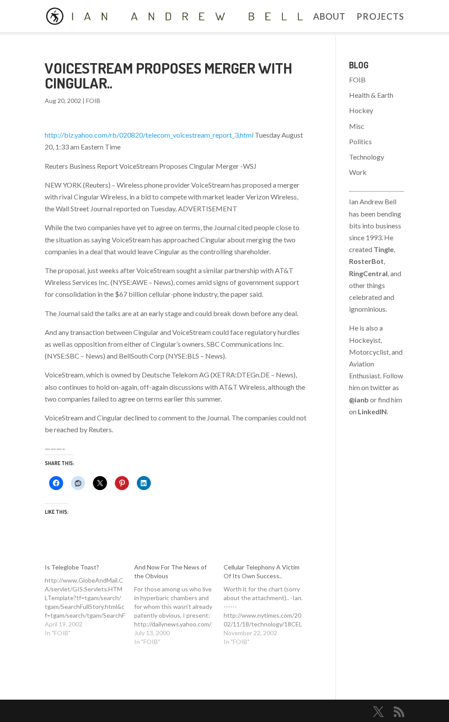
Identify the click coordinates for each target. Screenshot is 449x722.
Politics (360, 141)
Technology (366, 157)
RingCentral (368, 273)
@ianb (359, 399)
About (329, 17)
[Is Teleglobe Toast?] (89, 600)
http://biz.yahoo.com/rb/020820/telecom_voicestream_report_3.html (149, 135)
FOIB (93, 100)
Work (358, 172)
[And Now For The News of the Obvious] (179, 604)
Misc (356, 126)
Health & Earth (371, 95)
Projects (380, 17)
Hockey (361, 110)
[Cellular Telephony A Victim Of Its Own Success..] (268, 604)
